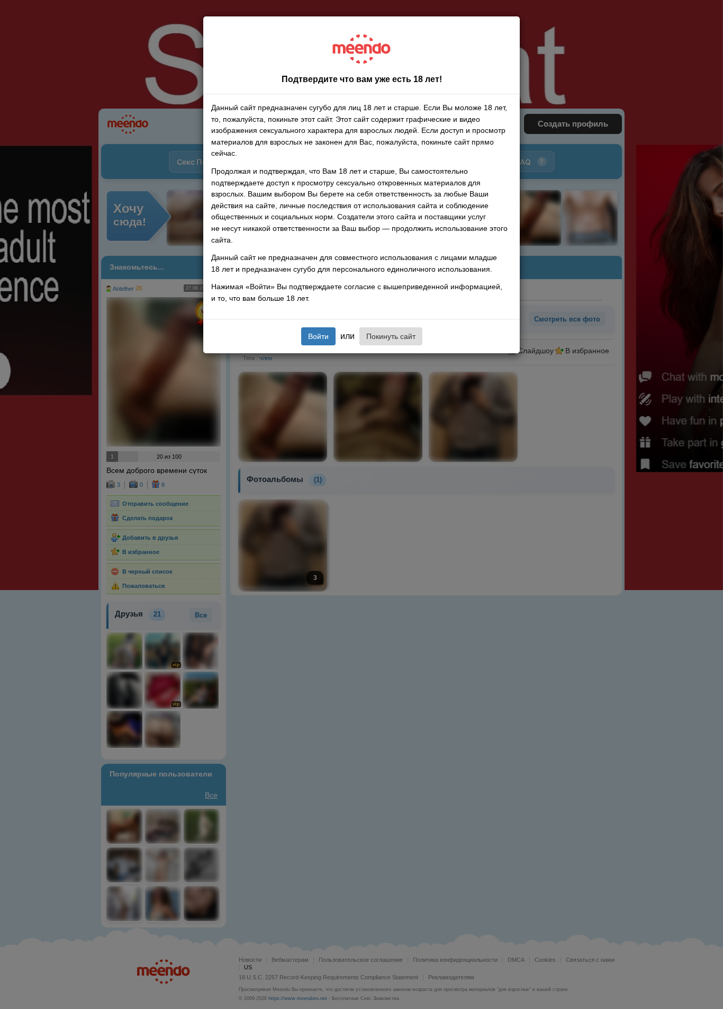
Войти (318, 336)
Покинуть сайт (390, 336)
